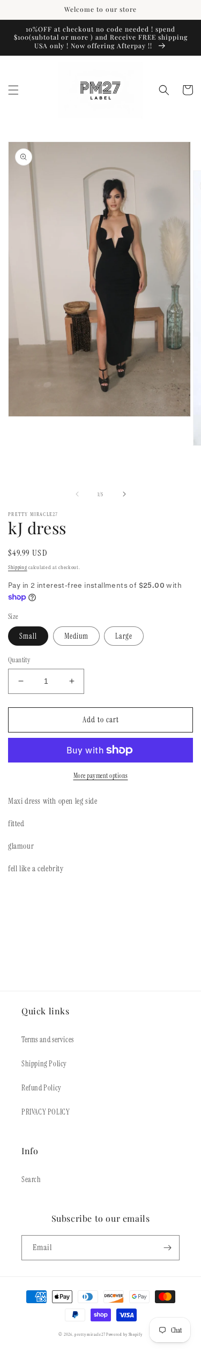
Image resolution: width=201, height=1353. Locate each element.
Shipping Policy (44, 1063)
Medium (76, 636)
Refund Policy (41, 1088)
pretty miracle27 (90, 1334)
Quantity (19, 659)
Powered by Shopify (124, 1334)
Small (28, 636)
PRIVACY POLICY (45, 1112)
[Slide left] (77, 494)
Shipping (17, 567)
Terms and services (47, 1039)
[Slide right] (124, 494)
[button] (13, 90)
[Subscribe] (167, 1247)
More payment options (100, 776)
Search (31, 1179)
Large (123, 636)
